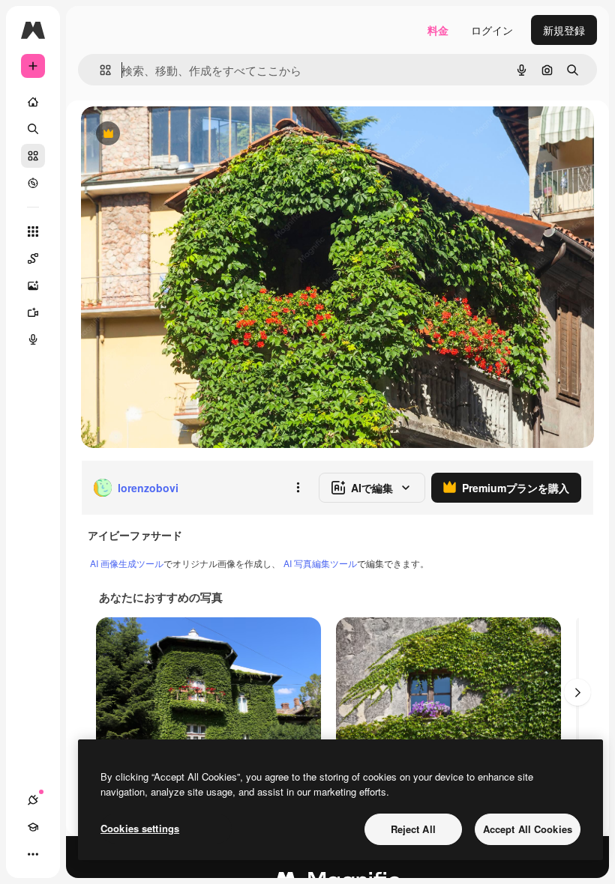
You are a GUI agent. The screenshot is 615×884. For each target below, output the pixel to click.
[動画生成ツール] (33, 312)
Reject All (413, 829)
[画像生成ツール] (33, 285)
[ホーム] (33, 102)
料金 (438, 29)
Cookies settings (139, 828)
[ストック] (33, 156)
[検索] (33, 129)
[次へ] (577, 692)
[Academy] (33, 827)
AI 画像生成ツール (127, 563)
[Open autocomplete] (99, 70)
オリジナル (184, 134)
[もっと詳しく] (33, 183)
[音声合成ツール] (33, 339)
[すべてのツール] (33, 231)
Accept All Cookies (527, 829)
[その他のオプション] (298, 488)
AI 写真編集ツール (320, 563)
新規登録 (564, 29)
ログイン (492, 29)
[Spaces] (33, 258)
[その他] (33, 854)
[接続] (33, 800)
